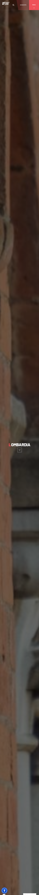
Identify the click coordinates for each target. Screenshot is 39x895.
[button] (4, 890)
